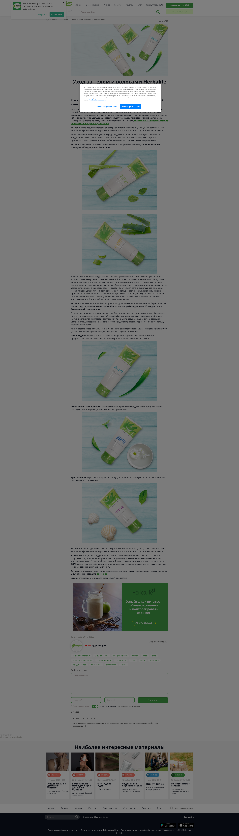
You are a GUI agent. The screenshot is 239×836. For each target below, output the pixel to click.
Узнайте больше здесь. (97, 100)
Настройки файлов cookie (107, 107)
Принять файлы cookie (131, 107)
